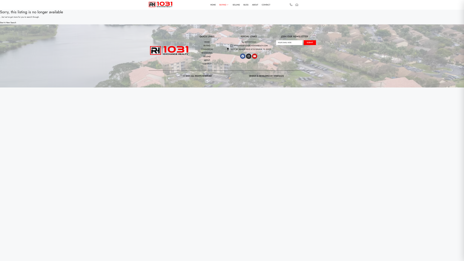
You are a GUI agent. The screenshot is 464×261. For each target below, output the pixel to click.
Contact (266, 4)
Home (213, 4)
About (255, 4)
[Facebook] (242, 56)
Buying (222, 4)
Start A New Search (8, 22)
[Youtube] (254, 56)
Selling (236, 4)
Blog (245, 4)
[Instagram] (248, 56)
